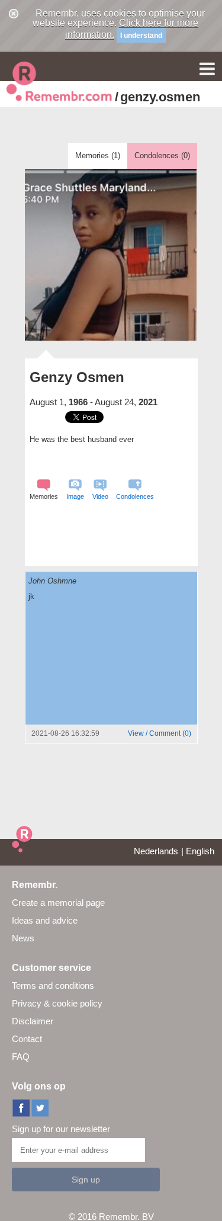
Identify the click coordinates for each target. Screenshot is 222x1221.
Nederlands (156, 851)
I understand (141, 35)
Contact (27, 1039)
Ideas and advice (45, 920)
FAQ (21, 1057)
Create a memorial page (58, 903)
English (200, 851)
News (23, 938)
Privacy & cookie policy (57, 1003)
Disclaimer (32, 1021)
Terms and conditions (53, 985)
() (159, 733)
